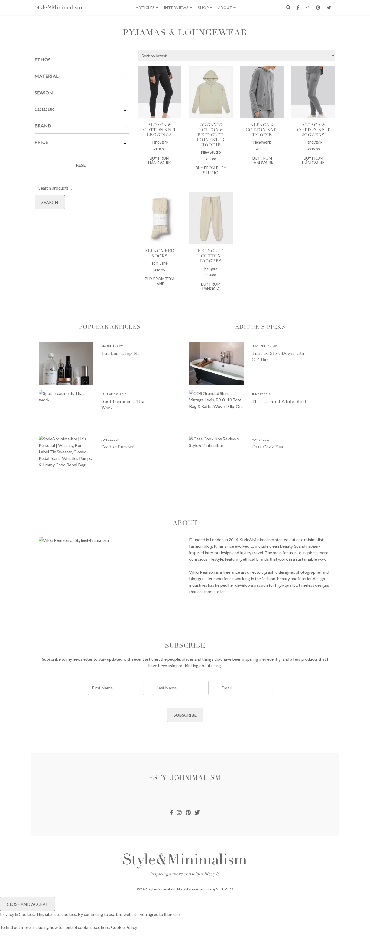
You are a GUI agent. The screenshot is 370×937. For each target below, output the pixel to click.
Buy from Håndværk (159, 160)
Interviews (176, 7)
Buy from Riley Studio (211, 170)
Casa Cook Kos (267, 447)
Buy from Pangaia (210, 286)
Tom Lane (159, 263)
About (225, 7)
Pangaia (211, 268)
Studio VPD (224, 889)
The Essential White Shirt (279, 402)
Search (49, 202)
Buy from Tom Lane (159, 281)
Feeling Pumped (118, 447)
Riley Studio (211, 152)
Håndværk (159, 142)
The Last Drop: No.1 (122, 353)
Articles (145, 7)
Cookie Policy (124, 927)
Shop (203, 7)
